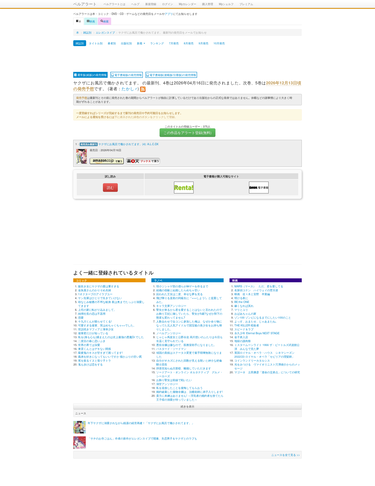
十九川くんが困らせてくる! (95, 321)
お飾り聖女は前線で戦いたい (174, 380)
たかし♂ (129, 88)
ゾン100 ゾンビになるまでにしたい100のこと (262, 317)
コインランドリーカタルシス (252, 360)
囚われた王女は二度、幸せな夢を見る (179, 294)
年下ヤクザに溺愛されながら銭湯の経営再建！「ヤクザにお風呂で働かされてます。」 (141, 423)
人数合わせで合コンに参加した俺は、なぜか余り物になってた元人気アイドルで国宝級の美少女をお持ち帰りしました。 (189, 325)
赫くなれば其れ (244, 306)
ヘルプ (135, 4)
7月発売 (174, 43)
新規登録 (150, 4)
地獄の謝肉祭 (242, 341)
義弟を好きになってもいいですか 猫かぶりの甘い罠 (110, 356)
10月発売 (219, 43)
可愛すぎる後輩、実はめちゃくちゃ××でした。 (107, 325)
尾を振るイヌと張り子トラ (94, 360)
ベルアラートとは (114, 4)
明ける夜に (241, 298)
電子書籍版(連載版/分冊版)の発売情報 (172, 75)
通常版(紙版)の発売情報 (92, 75)
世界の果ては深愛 (89, 345)
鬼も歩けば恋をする (90, 364)
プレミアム (246, 4)
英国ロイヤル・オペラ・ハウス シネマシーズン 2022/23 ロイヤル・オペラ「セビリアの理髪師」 (264, 354)
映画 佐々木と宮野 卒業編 (252, 294)
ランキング (157, 43)
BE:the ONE (241, 302)
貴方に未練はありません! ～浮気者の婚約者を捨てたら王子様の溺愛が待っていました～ (189, 397)
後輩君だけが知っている (93, 333)
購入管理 (207, 4)
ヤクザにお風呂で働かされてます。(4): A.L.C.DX (128, 144)
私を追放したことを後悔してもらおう (179, 388)
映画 (92, 21)
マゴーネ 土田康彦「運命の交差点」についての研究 (267, 372)
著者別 (112, 43)
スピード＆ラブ (244, 329)
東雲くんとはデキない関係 (94, 349)
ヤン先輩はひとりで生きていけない (100, 298)
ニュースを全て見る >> (285, 455)
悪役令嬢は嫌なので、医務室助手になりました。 (186, 345)
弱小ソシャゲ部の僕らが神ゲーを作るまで (182, 286)
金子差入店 (241, 337)
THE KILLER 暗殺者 (246, 325)
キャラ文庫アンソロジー (171, 306)
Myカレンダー (187, 4)
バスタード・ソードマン (171, 349)
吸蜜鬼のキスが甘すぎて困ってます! (100, 353)
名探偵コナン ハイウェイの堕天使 (256, 290)
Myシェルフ (226, 4)
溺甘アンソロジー (167, 384)
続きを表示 (187, 406)
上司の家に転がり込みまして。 (97, 310)
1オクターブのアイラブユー (95, 294)
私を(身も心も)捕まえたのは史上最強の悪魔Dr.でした (111, 337)
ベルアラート (85, 4)
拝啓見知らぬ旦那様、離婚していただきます (183, 368)
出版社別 (126, 43)
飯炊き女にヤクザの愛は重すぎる (98, 286)
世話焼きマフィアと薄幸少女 (96, 329)
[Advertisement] (187, 59)
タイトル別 (96, 43)
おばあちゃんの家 (245, 313)
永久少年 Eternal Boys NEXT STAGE (256, 333)
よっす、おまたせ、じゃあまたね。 (256, 321)
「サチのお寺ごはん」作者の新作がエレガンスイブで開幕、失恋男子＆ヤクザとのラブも (142, 438)
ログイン (167, 4)
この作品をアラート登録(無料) (187, 132)
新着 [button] (140, 43)
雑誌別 (87, 32)
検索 (106, 21)
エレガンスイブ (105, 32)
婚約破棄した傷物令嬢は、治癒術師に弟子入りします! (189, 392)
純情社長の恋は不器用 (91, 313)
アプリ (169, 14)
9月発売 (203, 43)
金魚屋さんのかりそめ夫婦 (94, 290)
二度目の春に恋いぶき (91, 341)
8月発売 (189, 43)
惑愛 (81, 317)
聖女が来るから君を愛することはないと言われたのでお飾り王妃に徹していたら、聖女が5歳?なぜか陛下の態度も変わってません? (189, 313)
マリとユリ (241, 310)
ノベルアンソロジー (168, 333)
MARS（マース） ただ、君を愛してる (258, 286)
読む (110, 187)
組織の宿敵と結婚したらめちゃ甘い (178, 290)
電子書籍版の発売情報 (128, 75)
